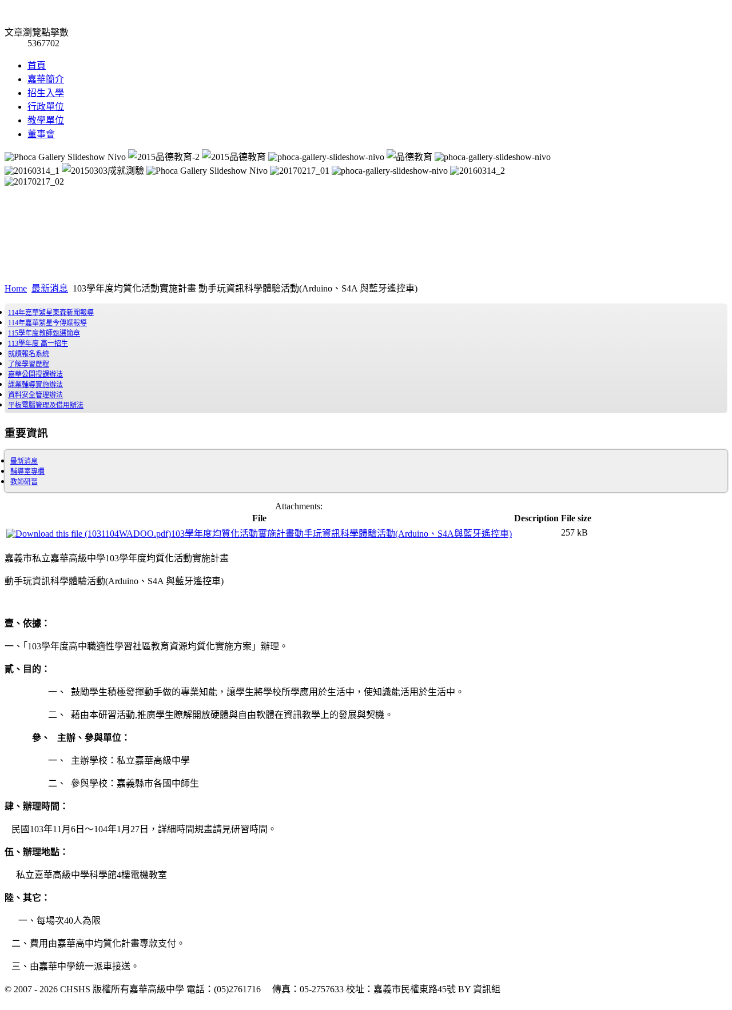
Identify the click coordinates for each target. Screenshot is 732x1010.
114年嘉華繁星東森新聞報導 (51, 313)
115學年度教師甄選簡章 (44, 333)
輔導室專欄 (27, 472)
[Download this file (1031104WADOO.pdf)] (88, 533)
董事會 (41, 134)
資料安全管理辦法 (35, 395)
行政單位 (45, 106)
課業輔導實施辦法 (35, 385)
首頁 (36, 65)
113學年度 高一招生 (38, 344)
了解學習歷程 (28, 364)
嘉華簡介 (45, 79)
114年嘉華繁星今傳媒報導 (47, 323)
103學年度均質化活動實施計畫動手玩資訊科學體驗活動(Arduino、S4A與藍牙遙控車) (341, 533)
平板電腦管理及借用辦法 (45, 405)
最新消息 (49, 288)
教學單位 (45, 120)
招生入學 (45, 93)
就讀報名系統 (28, 354)
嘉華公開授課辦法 (35, 374)
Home (16, 288)
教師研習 (24, 482)
